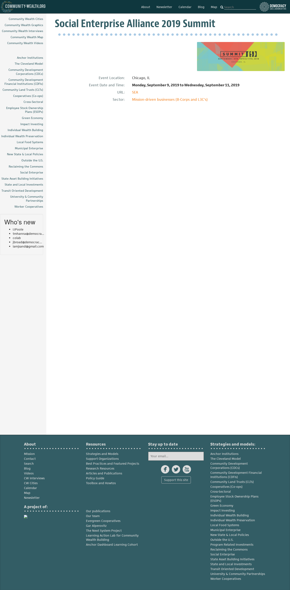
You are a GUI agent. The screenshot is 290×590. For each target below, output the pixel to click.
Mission (29, 454)
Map (214, 7)
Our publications (98, 511)
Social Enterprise (222, 554)
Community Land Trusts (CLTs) (232, 482)
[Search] (221, 7)
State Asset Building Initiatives (232, 559)
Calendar (185, 7)
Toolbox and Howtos (101, 483)
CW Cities (31, 483)
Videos (29, 473)
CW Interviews (34, 478)
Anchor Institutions (224, 454)
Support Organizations (102, 459)
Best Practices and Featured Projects (112, 463)
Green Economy (221, 505)
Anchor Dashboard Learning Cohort (112, 544)
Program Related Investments (231, 544)
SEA (135, 92)
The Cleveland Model (225, 459)
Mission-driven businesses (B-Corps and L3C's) (170, 99)
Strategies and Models (102, 454)
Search (29, 463)
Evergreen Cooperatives (103, 521)
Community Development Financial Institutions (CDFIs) (236, 475)
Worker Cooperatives (225, 579)
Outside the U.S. (222, 540)
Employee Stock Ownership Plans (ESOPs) (234, 498)
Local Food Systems (224, 525)
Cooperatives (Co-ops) (226, 487)
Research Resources (100, 468)
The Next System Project (104, 530)
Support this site (176, 480)
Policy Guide (95, 478)
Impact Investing (222, 510)
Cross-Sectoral (220, 491)
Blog (201, 7)
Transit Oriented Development (232, 569)
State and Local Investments (231, 564)
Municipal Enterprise (225, 530)
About (145, 7)
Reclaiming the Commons (229, 549)
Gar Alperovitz (96, 526)
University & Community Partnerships (237, 574)
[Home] (23, 6)
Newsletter (164, 7)
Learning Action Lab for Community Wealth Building (112, 537)
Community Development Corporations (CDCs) (229, 465)
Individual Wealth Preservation (232, 520)
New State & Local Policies (229, 535)
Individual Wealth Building (229, 515)
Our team (93, 516)
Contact (30, 459)
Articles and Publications (104, 473)
